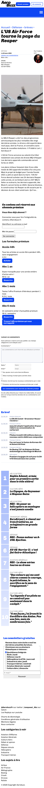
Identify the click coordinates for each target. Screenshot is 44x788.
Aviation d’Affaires (9, 735)
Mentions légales (8, 722)
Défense (4, 51)
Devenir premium (22, 4)
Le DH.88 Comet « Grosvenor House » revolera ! (25, 420)
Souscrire (8, 280)
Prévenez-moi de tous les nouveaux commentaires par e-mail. (21, 381)
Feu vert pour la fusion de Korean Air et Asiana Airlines (26, 443)
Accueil (5, 27)
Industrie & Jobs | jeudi (17, 661)
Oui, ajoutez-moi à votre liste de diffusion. (16, 372)
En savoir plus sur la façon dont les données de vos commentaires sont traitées (21, 395)
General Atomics (6, 62)
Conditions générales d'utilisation (15, 719)
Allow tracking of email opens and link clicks (17, 375)
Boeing (4, 773)
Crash (4, 775)
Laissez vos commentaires (9, 55)
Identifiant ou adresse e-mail (14, 224)
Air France (5, 768)
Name (3, 365)
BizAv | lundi (12, 655)
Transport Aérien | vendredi (19, 664)
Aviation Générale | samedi (18, 666)
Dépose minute (7, 747)
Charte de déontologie (10, 717)
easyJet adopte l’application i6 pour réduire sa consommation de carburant (25, 428)
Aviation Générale (15, 416)
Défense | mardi (14, 657)
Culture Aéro (6, 740)
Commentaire (6, 346)
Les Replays (6, 712)
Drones (4, 778)
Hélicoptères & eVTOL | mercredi (21, 659)
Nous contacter (8, 724)
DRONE (3, 61)
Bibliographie (6, 770)
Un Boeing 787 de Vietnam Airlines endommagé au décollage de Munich (25, 450)
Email (3, 369)
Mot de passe (8, 231)
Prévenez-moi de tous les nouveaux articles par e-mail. (20, 384)
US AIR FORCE (5, 66)
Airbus (4, 765)
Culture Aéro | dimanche (17, 668)
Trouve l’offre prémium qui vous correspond (18, 322)
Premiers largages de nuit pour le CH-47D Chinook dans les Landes (26, 458)
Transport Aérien (15, 423)
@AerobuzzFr (7, 707)
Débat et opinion (8, 742)
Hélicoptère (13, 454)
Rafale (4, 780)
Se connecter (36, 4)
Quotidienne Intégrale (16, 652)
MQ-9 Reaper (5, 64)
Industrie (13, 433)
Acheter (7, 261)
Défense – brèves (22, 27)
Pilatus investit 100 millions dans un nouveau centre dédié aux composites (26, 436)
